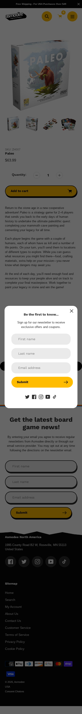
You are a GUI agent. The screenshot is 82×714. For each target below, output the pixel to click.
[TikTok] (54, 396)
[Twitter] (27, 396)
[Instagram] (41, 396)
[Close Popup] (71, 311)
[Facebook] (34, 396)
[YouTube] (48, 396)
